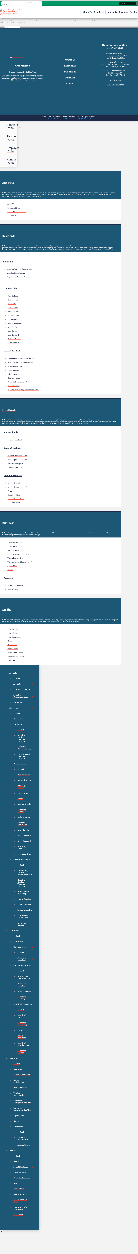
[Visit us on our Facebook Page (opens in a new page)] (115, 89)
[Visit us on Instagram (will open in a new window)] (115, 104)
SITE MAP (76, 119)
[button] (128, 3)
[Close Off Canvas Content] (1, 1231)
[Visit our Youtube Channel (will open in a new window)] (115, 109)
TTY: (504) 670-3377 (115, 84)
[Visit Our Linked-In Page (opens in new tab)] (101, 7)
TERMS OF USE (66, 119)
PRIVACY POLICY (53, 119)
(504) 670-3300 (115, 80)
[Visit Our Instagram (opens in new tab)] (101, 3)
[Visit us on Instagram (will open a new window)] (115, 99)
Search (3, 4)
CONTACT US (86, 119)
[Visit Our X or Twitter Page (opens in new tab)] (115, 94)
